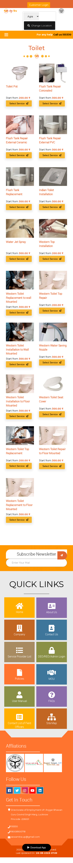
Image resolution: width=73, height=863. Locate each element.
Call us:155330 (62, 34)
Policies (19, 678)
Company (19, 634)
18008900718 (18, 831)
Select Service (17, 103)
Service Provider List (19, 656)
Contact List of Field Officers (19, 725)
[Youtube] (32, 790)
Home (19, 612)
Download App (38, 847)
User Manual (19, 701)
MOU (52, 679)
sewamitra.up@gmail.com (25, 837)
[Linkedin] (40, 790)
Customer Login (38, 4)
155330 (14, 826)
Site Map (51, 723)
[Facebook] (9, 790)
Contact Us (51, 634)
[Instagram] (24, 790)
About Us (51, 612)
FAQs (51, 701)
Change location (41, 25)
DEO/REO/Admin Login (51, 656)
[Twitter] (17, 790)
